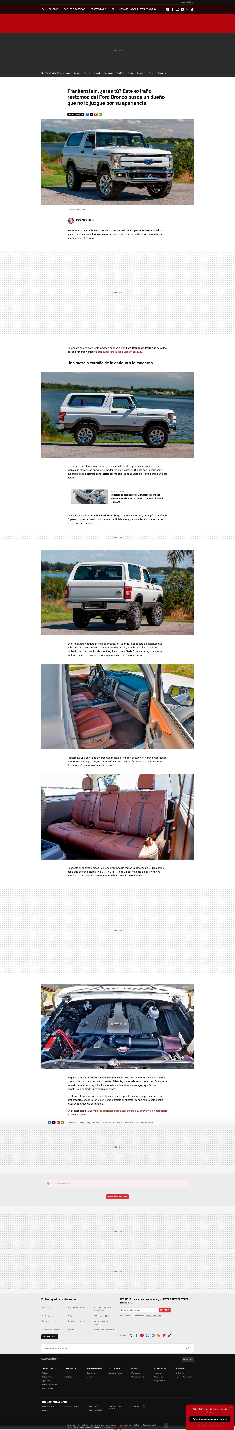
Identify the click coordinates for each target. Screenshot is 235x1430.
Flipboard (96, 114)
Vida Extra (68, 1377)
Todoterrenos (108, 1122)
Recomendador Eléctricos (134, 9)
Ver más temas (50, 1337)
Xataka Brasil (47, 1410)
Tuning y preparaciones (88, 1122)
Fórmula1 (46, 1307)
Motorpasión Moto (138, 1377)
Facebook (172, 9)
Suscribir (164, 1310)
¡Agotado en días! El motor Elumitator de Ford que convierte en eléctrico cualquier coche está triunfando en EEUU (137, 498)
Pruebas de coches (103, 1316)
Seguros (87, 73)
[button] (85, 220)
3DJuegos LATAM (71, 1406)
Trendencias (158, 1373)
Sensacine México (94, 1406)
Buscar (188, 1348)
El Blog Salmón (181, 1373)
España (130, 73)
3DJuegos (68, 1373)
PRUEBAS (53, 9)
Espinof (90, 1377)
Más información (120, 1427)
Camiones (66, 73)
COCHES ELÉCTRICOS (74, 9)
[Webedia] (187, 2)
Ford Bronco (132, 1122)
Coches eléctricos (76, 1307)
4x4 (120, 1122)
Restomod (148, 1122)
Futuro (71, 1330)
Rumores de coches (51, 1321)
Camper (77, 73)
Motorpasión (136, 1373)
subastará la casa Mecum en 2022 (122, 351)
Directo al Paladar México (116, 1407)
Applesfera (46, 1381)
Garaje (151, 73)
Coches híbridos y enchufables (102, 1309)
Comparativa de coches (101, 1322)
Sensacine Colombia (95, 1410)
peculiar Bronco (143, 466)
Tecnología (162, 73)
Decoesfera (158, 1377)
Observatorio (98, 9)
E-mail (100, 114)
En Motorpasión (117, 491)
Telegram (167, 9)
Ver (118, 1197)
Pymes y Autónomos (184, 1377)
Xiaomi (97, 73)
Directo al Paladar (116, 1373)
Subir (185, 1360)
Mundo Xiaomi (47, 1389)
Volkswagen (108, 73)
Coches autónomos (51, 1330)
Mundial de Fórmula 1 (104, 1330)
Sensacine (91, 1373)
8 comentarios (77, 114)
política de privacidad (153, 1316)
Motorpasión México (139, 1406)
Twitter (187, 9)
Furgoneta (141, 73)
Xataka (45, 1373)
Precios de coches (76, 1321)
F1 (113, 9)
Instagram (177, 9)
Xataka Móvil (47, 1377)
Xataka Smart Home (50, 1385)
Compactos (47, 1316)
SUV (70, 1316)
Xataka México (48, 1406)
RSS (159, 1335)
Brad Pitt (120, 73)
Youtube (182, 9)
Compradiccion (159, 1381)
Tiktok (192, 9)
